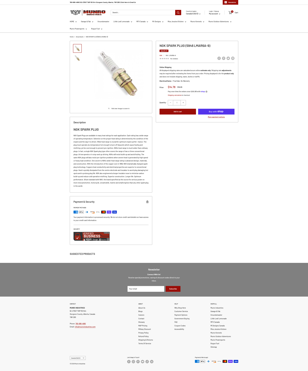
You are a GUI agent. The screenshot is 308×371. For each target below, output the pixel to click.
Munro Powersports (77, 29)
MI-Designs (156, 21)
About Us (141, 308)
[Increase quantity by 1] (183, 102)
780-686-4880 (81, 324)
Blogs (140, 311)
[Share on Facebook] (219, 58)
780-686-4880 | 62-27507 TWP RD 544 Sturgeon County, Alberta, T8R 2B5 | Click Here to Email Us (103, 2)
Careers (141, 315)
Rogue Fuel (95, 29)
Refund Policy (143, 336)
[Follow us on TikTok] (147, 361)
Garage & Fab (86, 21)
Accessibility (179, 329)
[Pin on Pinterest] (223, 58)
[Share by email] (232, 58)
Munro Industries (217, 308)
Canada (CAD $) (75, 358)
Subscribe (173, 289)
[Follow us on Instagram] (133, 361)
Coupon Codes (180, 326)
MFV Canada (140, 21)
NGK (161, 55)
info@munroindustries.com (85, 327)
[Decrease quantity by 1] (170, 102)
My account (213, 14)
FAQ (175, 322)
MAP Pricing (142, 326)
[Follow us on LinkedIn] (151, 361)
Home (72, 37)
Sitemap (214, 347)
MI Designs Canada (218, 326)
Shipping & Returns (145, 340)
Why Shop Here (180, 308)
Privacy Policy (143, 333)
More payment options (216, 117)
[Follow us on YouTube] (142, 361)
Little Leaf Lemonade (121, 21)
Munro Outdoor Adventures (219, 21)
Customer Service (181, 311)
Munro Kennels (196, 21)
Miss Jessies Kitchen (176, 21)
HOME (72, 21)
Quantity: (163, 103)
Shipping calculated (174, 95)
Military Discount (144, 329)
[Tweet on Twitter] (228, 58)
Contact (141, 319)
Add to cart (178, 111)
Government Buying (181, 319)
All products (79, 37)
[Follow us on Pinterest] (138, 361)
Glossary (141, 322)
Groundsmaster (103, 21)
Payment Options (180, 315)
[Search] (178, 12)
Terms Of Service (144, 343)
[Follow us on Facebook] (129, 361)
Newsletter (232, 2)
